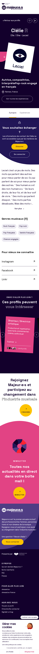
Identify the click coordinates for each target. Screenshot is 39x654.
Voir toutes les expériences (17, 99)
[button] (2, 334)
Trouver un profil (8, 606)
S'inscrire (19, 147)
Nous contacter (12, 542)
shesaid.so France (8, 592)
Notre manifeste (8, 570)
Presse (4, 576)
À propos (12, 113)
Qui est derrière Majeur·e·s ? (12, 567)
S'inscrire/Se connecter (10, 609)
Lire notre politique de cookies (11, 645)
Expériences (25, 113)
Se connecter (19, 154)
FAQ (3, 573)
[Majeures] (19, 8)
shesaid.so (6, 589)
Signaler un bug (7, 612)
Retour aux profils (12, 20)
